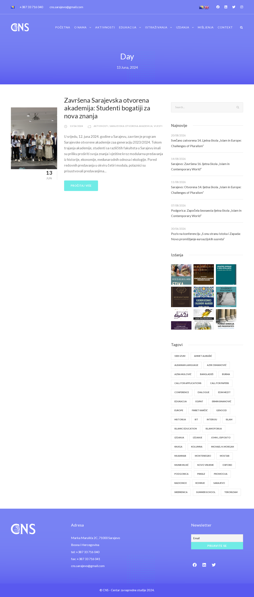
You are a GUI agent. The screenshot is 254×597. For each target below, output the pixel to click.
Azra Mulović (182, 374)
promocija (220, 474)
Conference (181, 392)
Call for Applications (187, 383)
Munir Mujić (181, 465)
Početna (62, 27)
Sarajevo (219, 483)
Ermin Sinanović (221, 401)
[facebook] (217, 7)
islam (229, 419)
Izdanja (182, 27)
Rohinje (200, 483)
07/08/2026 (178, 205)
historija (180, 419)
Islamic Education (185, 428)
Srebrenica (181, 492)
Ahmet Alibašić (203, 356)
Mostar (224, 455)
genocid (221, 410)
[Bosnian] (201, 7)
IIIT (196, 419)
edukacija (180, 401)
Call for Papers (219, 383)
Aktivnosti (105, 27)
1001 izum (179, 356)
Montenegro (203, 455)
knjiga (178, 446)
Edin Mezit (224, 392)
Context (225, 27)
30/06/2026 (178, 228)
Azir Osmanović (216, 365)
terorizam (231, 492)
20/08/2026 (178, 135)
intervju (212, 419)
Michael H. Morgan (222, 446)
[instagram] (241, 7)
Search (238, 107)
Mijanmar (180, 455)
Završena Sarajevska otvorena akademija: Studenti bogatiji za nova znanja (107, 108)
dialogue (203, 392)
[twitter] (233, 7)
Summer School (206, 492)
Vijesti (158, 126)
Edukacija (128, 27)
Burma (226, 374)
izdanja (179, 437)
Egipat (199, 401)
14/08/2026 (178, 158)
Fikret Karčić (200, 410)
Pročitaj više (81, 185)
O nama (80, 27)
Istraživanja (156, 27)
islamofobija (214, 428)
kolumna (196, 446)
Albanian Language (186, 365)
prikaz (201, 474)
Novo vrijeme (205, 465)
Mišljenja (206, 27)
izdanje (197, 437)
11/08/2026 (178, 182)
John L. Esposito (221, 437)
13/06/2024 (76, 126)
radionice (180, 483)
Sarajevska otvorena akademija (131, 126)
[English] (206, 7)
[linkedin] (225, 7)
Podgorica (181, 474)
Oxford (227, 465)
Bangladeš (206, 374)
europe (178, 410)
